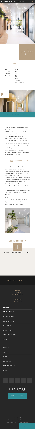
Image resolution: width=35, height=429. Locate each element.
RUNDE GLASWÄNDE (8, 330)
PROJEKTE (6, 347)
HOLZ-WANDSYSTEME (8, 316)
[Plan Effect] (4, 94)
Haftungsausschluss (11, 422)
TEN (16, 76)
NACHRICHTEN (7, 361)
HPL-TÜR (17, 78)
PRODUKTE (6, 307)
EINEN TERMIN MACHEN (9, 366)
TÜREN (5, 339)
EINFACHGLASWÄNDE (8, 312)
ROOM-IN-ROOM (7, 325)
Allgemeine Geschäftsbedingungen (16, 420)
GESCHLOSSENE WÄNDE (9, 335)
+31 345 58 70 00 (6, 1)
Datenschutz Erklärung (23, 422)
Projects (5, 356)
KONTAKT (5, 370)
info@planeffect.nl (20, 1)
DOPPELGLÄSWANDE (8, 321)
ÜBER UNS (6, 352)
